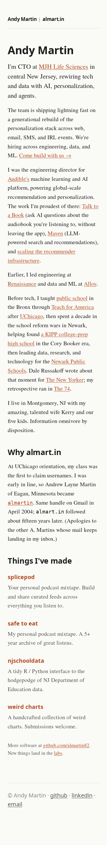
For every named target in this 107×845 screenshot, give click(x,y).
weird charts (25, 707)
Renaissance (22, 283)
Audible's (18, 179)
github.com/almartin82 (66, 745)
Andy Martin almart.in (36, 19)
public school (72, 298)
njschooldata (26, 660)
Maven (55, 233)
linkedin (82, 795)
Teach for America (72, 307)
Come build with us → (45, 155)
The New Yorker (65, 379)
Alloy (90, 283)
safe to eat (23, 623)
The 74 (62, 388)
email (15, 804)
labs (58, 753)
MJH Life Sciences (63, 66)
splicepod (21, 577)
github (58, 795)
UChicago (31, 316)
